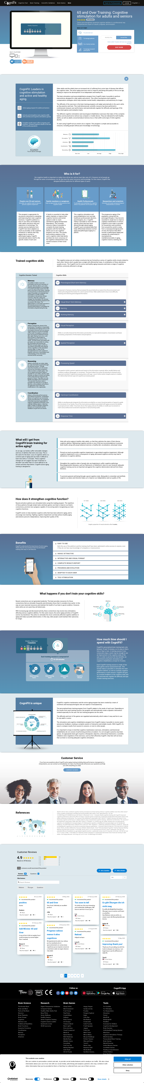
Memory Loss (22, 1021)
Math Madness (68, 1037)
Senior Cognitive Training (48, 1019)
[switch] (56, 1079)
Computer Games (46, 1009)
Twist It (85, 1043)
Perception (21, 1034)
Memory (20, 1032)
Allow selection (127, 1065)
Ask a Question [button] (105, 870)
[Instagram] (71, 993)
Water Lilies (87, 1045)
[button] (31, 915)
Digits (85, 1015)
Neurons (21, 1013)
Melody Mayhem (68, 1047)
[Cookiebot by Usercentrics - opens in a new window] (12, 1079)
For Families (107, 1006)
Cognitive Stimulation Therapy (112, 1034)
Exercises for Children (110, 1024)
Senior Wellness (46, 1015)
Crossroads (87, 1021)
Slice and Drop (87, 1041)
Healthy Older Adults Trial (49, 1011)
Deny (127, 1070)
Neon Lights (67, 1026)
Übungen (30, 887)
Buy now (119, 47)
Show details (102, 1079)
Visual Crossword (68, 1030)
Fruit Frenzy (67, 1011)
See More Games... (89, 1052)
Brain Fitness (22, 1017)
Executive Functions (24, 1028)
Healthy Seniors (46, 1017)
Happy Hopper (88, 1006)
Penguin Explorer (88, 1013)
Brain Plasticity (23, 1015)
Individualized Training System (112, 1030)
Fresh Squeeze (88, 1026)
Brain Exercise (107, 1028)
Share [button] (23, 912)
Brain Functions (23, 1026)
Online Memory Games (110, 1045)
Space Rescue (67, 1034)
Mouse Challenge (88, 1037)
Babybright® (107, 1019)
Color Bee (86, 1017)
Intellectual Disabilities (25, 1024)
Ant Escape (67, 1021)
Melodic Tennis (68, 1041)
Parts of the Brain (23, 1011)
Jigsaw (85, 1028)
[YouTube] (67, 993)
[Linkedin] (76, 993)
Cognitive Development (110, 1026)
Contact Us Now (72, 770)
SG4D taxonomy (46, 1026)
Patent (105, 1015)
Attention (21, 1037)
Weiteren (21, 887)
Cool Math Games (109, 1047)
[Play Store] (103, 993)
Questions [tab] (33, 873)
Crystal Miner (67, 1015)
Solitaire (66, 1017)
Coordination (22, 1030)
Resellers (106, 1021)
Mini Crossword (68, 1009)
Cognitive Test (23, 3)
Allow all (128, 1059)
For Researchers (108, 1011)
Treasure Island (68, 1024)
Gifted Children (108, 1052)
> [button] (82, 976)
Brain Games (107, 1041)
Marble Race (67, 1039)
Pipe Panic (66, 1013)
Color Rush (66, 1049)
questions (40, 887)
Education (106, 1013)
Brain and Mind (23, 1009)
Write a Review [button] (121, 870)
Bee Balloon (87, 1019)
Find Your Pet (67, 1045)
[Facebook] (58, 993)
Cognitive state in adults (48, 1021)
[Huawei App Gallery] (89, 993)
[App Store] (118, 993)
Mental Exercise (108, 1043)
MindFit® (106, 1017)
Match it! (66, 1032)
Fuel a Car (86, 1030)
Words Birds (87, 1049)
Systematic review (46, 1024)
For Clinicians (107, 1009)
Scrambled (66, 1043)
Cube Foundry (87, 1024)
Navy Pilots (44, 1013)
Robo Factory (67, 1019)
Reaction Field (87, 1047)
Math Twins (87, 1032)
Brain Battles (107, 1054)
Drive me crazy (68, 1028)
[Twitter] (62, 993)
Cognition (21, 1019)
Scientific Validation (48, 3)
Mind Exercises (108, 1037)
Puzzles (85, 1011)
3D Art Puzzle (67, 1052)
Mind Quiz (106, 1032)
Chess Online (67, 1006)
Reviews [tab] (20, 873)
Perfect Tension (88, 1039)
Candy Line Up (88, 1009)
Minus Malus (87, 1034)
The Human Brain (23, 1006)
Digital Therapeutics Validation (50, 1006)
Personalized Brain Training (112, 1039)
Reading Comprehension (111, 1049)
